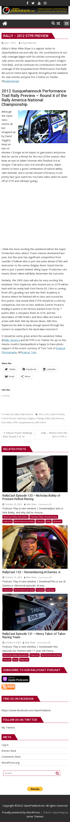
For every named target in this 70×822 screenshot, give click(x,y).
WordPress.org (11, 762)
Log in (5, 744)
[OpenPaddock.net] (35, 13)
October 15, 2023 (13, 577)
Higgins (31, 418)
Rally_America (12, 340)
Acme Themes (35, 816)
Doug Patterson (28, 42)
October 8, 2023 (13, 642)
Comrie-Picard (8, 418)
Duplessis (21, 418)
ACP (47, 414)
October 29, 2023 (13, 504)
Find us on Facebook (18, 698)
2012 (41, 414)
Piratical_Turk (28, 352)
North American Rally (24, 521)
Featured (8, 414)
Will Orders (40, 422)
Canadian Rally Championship (43, 516)
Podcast (40, 521)
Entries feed (9, 750)
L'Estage (40, 418)
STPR (15, 422)
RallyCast (57, 521)
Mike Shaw (31, 504)
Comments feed (11, 756)
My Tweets (8, 727)
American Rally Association (15, 516)
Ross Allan (6, 422)
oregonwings (11, 81)
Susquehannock (26, 422)
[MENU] (66, 23)
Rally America (26, 414)
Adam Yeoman (57, 414)
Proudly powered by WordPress (21, 812)
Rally (16, 414)
